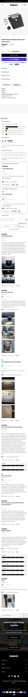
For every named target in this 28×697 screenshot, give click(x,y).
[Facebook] (12, 676)
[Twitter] (18, 676)
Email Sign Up (14, 637)
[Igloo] (14, 5)
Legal (3, 671)
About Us (4, 660)
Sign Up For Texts (14, 647)
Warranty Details (5, 79)
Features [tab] (16, 85)
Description (4, 68)
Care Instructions (5, 75)
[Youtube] (15, 676)
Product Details (5, 72)
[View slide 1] (14, 21)
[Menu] (2, 5)
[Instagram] (9, 676)
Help (3, 664)
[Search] (22, 5)
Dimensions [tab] (6, 85)
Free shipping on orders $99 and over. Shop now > (14, 1)
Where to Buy (5, 668)
